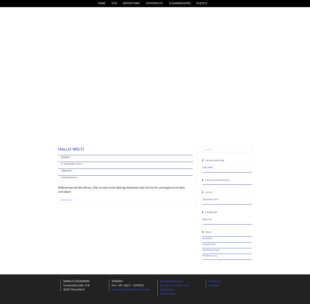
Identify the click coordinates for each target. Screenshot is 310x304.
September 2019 (210, 199)
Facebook (214, 281)
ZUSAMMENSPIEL (180, 3)
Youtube (214, 285)
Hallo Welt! (71, 149)
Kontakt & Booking (171, 281)
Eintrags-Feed (209, 244)
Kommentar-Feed (210, 249)
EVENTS (201, 3)
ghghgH (65, 156)
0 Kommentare (69, 177)
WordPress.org (209, 255)
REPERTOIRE (131, 3)
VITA (114, 3)
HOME (102, 3)
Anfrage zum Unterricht (174, 285)
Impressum (167, 289)
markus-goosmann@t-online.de (131, 289)
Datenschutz (168, 293)
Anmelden (207, 238)
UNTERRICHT (154, 3)
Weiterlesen (69, 199)
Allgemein (66, 170)
